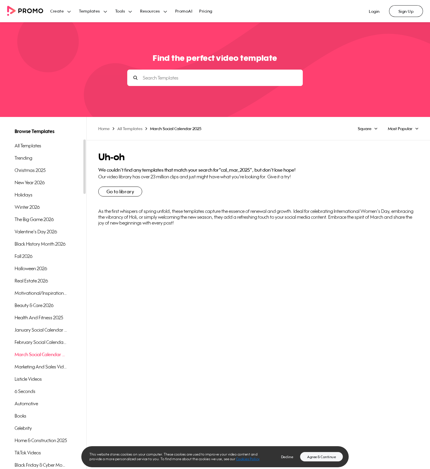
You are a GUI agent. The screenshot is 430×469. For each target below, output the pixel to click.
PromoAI (183, 10)
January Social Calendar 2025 (41, 330)
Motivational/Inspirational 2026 (41, 293)
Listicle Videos (28, 379)
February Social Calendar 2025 (41, 342)
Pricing (205, 10)
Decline (287, 457)
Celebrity (23, 428)
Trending (23, 158)
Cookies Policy (248, 459)
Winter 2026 (27, 207)
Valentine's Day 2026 (36, 232)
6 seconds (25, 391)
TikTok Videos (28, 453)
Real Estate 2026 (31, 281)
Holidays (23, 195)
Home (104, 128)
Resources (150, 10)
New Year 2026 (30, 182)
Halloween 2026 (31, 268)
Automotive (26, 403)
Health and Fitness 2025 (39, 317)
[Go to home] (28, 11)
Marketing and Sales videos (41, 367)
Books (20, 416)
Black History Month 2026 (40, 244)
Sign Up (406, 11)
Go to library (120, 191)
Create (57, 10)
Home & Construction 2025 (41, 440)
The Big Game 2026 (34, 219)
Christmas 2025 (30, 170)
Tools (120, 10)
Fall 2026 (23, 256)
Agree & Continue (321, 457)
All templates (28, 146)
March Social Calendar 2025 (41, 354)
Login (374, 11)
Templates (89, 10)
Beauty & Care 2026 (34, 305)
